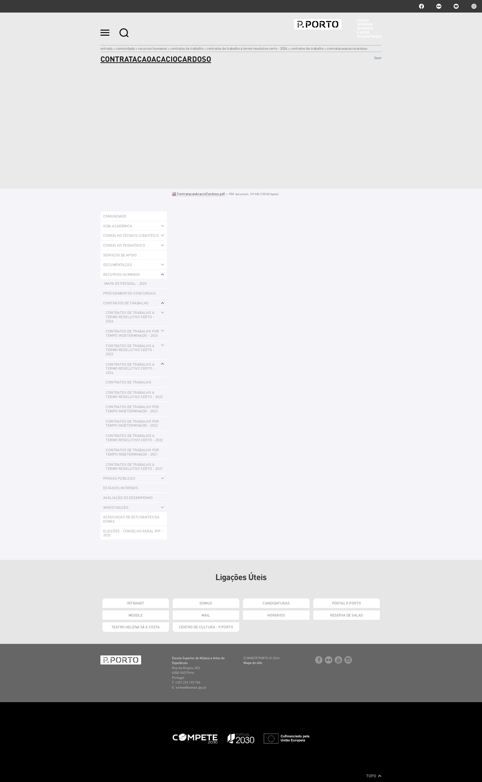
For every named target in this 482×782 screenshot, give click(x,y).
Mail (206, 615)
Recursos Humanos (152, 48)
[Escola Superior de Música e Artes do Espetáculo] (338, 28)
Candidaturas (276, 603)
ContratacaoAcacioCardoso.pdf (200, 193)
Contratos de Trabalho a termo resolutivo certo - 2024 (247, 48)
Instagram (473, 6)
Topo (371, 775)
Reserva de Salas (346, 615)
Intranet (135, 603)
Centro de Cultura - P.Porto (206, 627)
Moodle (136, 615)
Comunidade (125, 48)
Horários (276, 615)
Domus (206, 603)
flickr (438, 6)
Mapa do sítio (253, 662)
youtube (456, 6)
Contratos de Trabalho (307, 48)
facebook (421, 6)
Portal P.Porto (346, 603)
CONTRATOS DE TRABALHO (186, 48)
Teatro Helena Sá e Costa (135, 627)
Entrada (106, 48)
